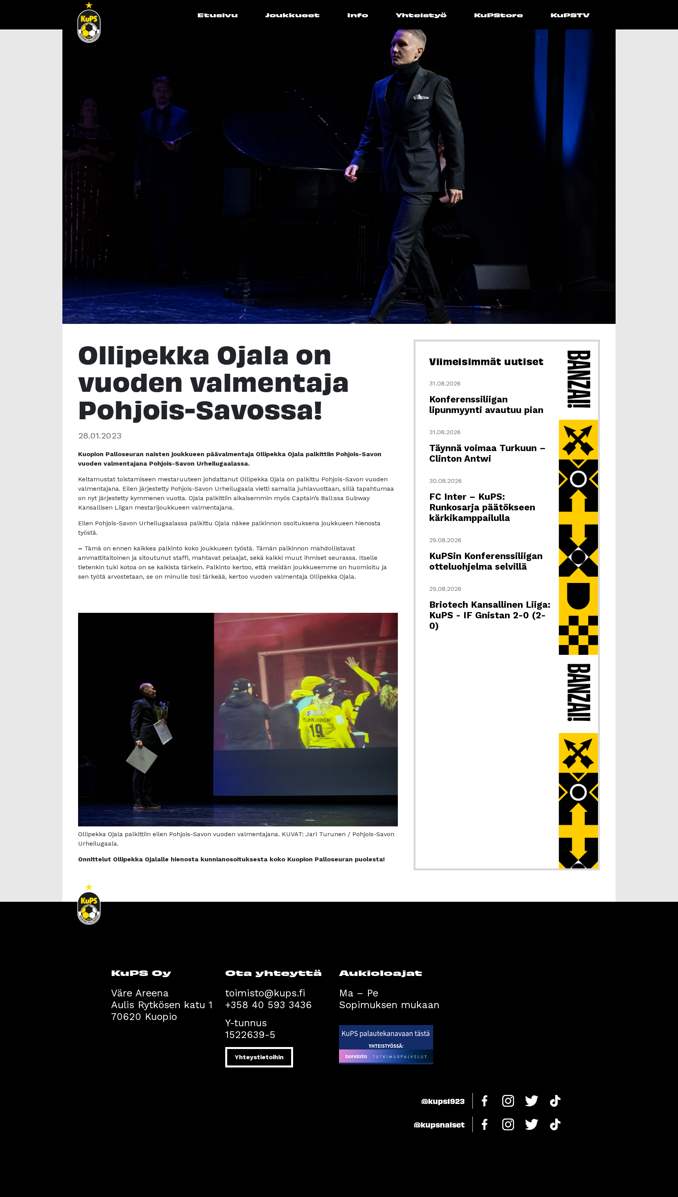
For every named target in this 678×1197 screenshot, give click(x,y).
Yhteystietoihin (259, 1057)
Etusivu (217, 14)
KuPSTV (570, 14)
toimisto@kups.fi (265, 993)
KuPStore (498, 14)
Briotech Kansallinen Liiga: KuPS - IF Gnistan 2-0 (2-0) (489, 615)
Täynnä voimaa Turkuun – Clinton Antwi (487, 453)
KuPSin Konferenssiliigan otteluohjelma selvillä (486, 561)
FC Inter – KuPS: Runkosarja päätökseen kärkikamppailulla (482, 507)
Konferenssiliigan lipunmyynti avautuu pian (486, 404)
